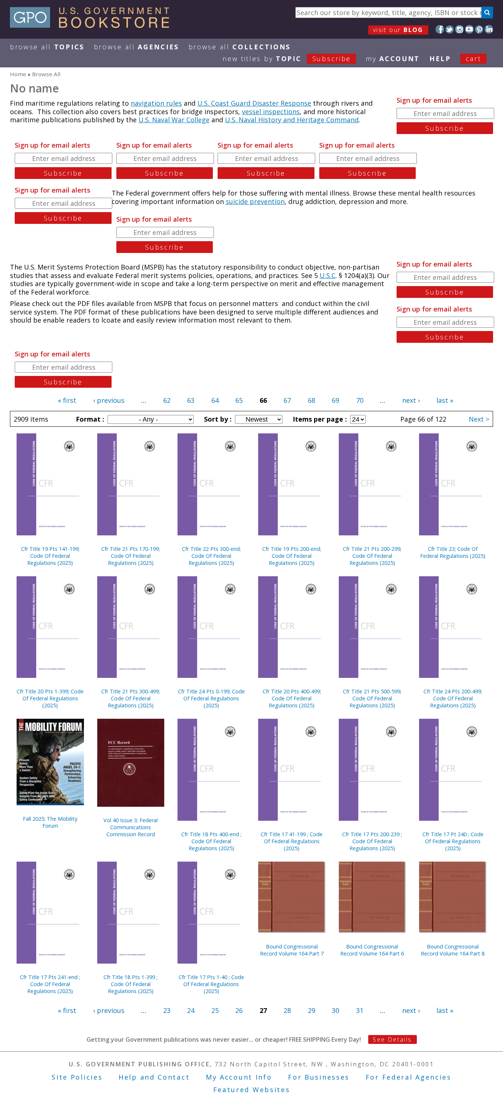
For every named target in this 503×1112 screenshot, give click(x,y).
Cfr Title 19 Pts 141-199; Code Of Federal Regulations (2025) (50, 555)
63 (190, 400)
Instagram (459, 29)
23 (166, 1010)
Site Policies (77, 1077)
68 (311, 400)
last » (444, 400)
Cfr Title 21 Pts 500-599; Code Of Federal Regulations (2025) (372, 698)
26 (239, 1010)
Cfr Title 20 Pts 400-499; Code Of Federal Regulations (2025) (292, 698)
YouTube (469, 29)
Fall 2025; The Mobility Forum (50, 822)
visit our (398, 30)
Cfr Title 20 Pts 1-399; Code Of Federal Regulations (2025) (50, 698)
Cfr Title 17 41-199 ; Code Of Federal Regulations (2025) (292, 841)
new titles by (286, 58)
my (393, 58)
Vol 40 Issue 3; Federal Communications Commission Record (130, 827)
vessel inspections (271, 111)
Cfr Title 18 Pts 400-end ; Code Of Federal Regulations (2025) (211, 841)
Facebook (440, 29)
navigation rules (156, 103)
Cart (473, 58)
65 (239, 400)
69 (335, 400)
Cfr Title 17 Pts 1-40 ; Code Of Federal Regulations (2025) (211, 984)
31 (359, 1010)
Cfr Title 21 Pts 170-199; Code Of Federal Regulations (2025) (130, 555)
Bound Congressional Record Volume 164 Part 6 (372, 950)
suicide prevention (255, 201)
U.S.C (327, 275)
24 (190, 1010)
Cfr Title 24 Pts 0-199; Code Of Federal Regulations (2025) (211, 698)
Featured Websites (251, 1089)
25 (215, 1010)
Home (18, 74)
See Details (392, 1039)
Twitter (450, 29)
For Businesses (318, 1077)
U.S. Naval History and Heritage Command (292, 119)
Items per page (319, 419)
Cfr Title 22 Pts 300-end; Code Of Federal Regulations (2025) (211, 555)
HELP (440, 58)
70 (359, 400)
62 (166, 400)
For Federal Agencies (408, 1077)
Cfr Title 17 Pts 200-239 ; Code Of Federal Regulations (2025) (372, 841)
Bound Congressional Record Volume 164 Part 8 (453, 950)
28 (287, 1010)
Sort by (217, 419)
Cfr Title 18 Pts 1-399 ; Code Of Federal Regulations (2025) (130, 984)
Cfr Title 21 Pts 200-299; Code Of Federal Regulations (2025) (372, 555)
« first (67, 400)
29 (311, 1010)
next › (411, 400)
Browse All (47, 46)
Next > (479, 419)
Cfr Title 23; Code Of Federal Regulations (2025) (452, 552)
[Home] (93, 25)
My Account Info (239, 1077)
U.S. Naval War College (174, 119)
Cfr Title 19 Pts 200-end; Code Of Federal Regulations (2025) (291, 555)
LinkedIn (489, 29)
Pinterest (479, 29)
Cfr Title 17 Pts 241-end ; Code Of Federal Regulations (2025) (50, 984)
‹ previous (108, 400)
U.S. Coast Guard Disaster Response (254, 103)
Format (89, 419)
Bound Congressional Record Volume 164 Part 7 (292, 950)
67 (287, 400)
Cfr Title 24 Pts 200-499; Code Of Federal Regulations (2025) (452, 698)
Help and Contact (154, 1077)
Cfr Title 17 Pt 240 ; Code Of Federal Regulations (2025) (452, 841)
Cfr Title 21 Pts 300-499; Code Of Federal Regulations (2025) (130, 698)
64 (215, 400)
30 (335, 1010)
